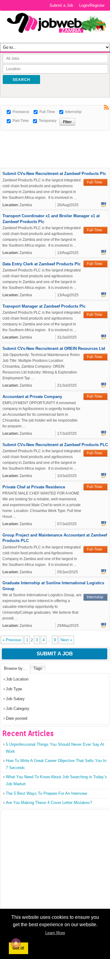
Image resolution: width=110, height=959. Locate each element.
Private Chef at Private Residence (33, 487)
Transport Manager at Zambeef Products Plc (44, 306)
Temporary (48, 121)
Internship (73, 112)
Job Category (17, 708)
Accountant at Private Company (32, 396)
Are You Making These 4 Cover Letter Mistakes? (49, 802)
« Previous (11, 640)
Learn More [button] (55, 933)
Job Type (14, 689)
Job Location (17, 679)
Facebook (103, 204)
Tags (38, 668)
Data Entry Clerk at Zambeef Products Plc (41, 264)
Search (21, 80)
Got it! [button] (18, 948)
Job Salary (15, 698)
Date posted (16, 718)
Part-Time (21, 121)
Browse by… (15, 668)
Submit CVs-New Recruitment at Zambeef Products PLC (55, 444)
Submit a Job (61, 5)
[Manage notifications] (16, 943)
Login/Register (92, 5)
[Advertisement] (55, 138)
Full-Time (47, 112)
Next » (66, 640)
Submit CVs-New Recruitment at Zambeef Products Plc (54, 173)
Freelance (21, 112)
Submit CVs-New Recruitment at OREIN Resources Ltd (53, 348)
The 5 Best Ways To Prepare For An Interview (46, 793)
